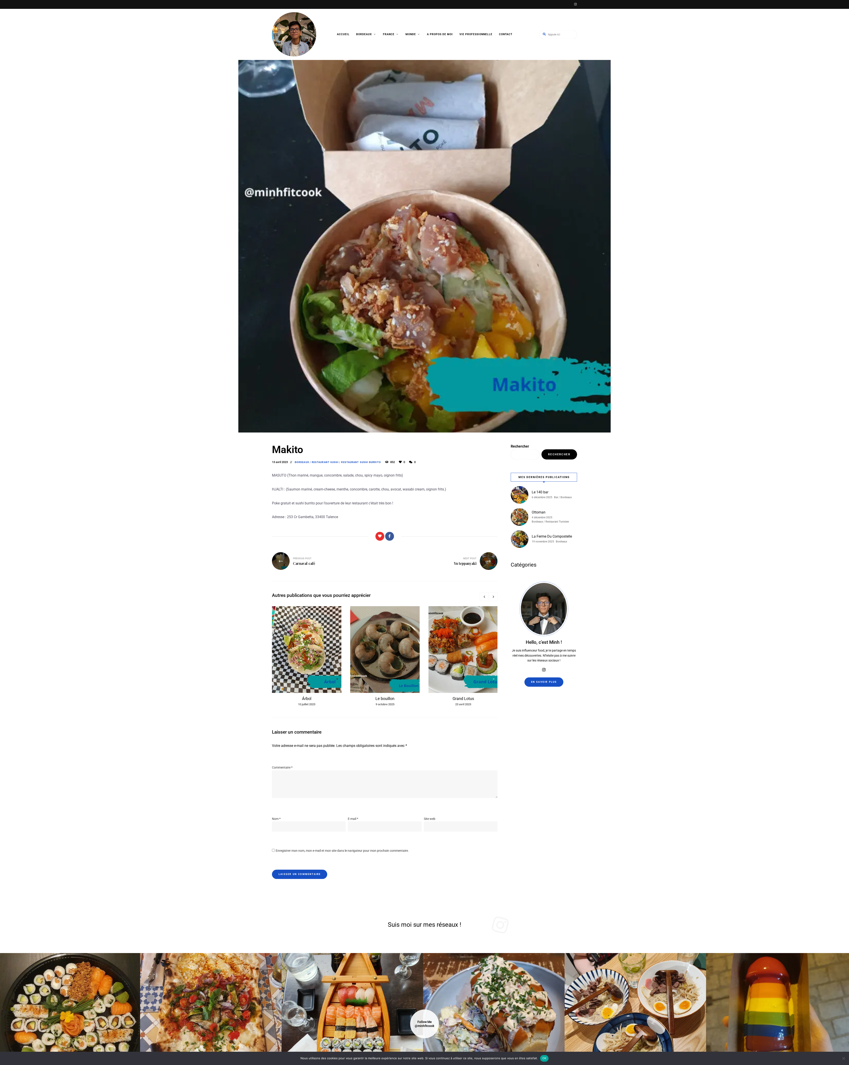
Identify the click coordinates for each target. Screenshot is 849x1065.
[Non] (843, 1058)
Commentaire (282, 767)
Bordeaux (364, 34)
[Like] (379, 536)
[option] (306, 656)
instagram (575, 4)
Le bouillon (384, 698)
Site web (429, 819)
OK (544, 1058)
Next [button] (493, 596)
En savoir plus (544, 682)
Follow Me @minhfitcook (424, 1024)
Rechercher (520, 446)
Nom (276, 819)
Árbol (306, 698)
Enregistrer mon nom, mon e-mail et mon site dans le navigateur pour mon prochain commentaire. (342, 850)
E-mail (353, 819)
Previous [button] (484, 596)
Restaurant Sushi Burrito (361, 462)
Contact (505, 34)
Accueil (343, 34)
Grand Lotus (463, 698)
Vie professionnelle (475, 34)
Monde (410, 34)
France (388, 34)
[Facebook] (389, 536)
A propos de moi (440, 34)
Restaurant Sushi (325, 462)
